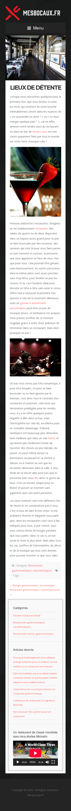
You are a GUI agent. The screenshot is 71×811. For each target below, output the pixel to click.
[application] (35, 753)
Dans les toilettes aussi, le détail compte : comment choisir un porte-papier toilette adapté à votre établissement (35, 678)
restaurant (41, 228)
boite (51, 438)
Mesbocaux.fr (35, 12)
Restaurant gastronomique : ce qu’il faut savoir (35, 589)
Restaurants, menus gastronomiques (33, 633)
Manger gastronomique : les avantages (34, 585)
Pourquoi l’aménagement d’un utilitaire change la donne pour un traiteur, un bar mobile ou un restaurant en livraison (35, 662)
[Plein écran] (53, 762)
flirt (36, 478)
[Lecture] (18, 762)
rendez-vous (39, 131)
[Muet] (47, 762)
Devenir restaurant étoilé (26, 615)
